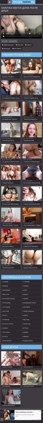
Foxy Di (5, 336)
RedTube (26, 319)
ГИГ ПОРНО (17, 48)
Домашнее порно (29, 302)
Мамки (25, 298)
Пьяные (5, 281)
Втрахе (25, 328)
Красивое (26, 307)
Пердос (5, 328)
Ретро (5, 315)
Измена (26, 286)
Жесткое (6, 294)
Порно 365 (26, 324)
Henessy (26, 336)
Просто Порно (8, 324)
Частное (6, 311)
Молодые (6, 48)
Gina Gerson (7, 340)
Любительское (8, 45)
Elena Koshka (28, 340)
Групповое (6, 302)
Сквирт (29, 45)
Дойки (25, 332)
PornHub (6, 319)
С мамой (26, 281)
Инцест (26, 294)
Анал (25, 290)
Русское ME (23, 2)
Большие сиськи (9, 298)
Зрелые (5, 286)
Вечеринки (6, 290)
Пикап (25, 315)
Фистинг (20, 45)
